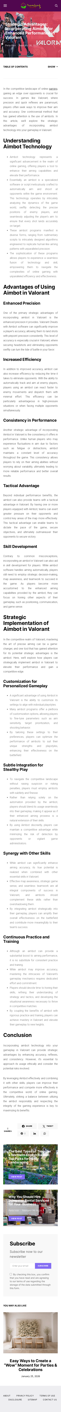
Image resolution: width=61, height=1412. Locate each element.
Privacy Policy (25, 1395)
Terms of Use (47, 1395)
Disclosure (15, 1399)
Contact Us (50, 1399)
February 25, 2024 (32, 1168)
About (7, 1395)
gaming (53, 88)
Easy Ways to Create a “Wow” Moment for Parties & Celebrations (30, 1365)
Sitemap (32, 1399)
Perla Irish (10, 45)
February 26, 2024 (29, 45)
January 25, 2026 (30, 1376)
